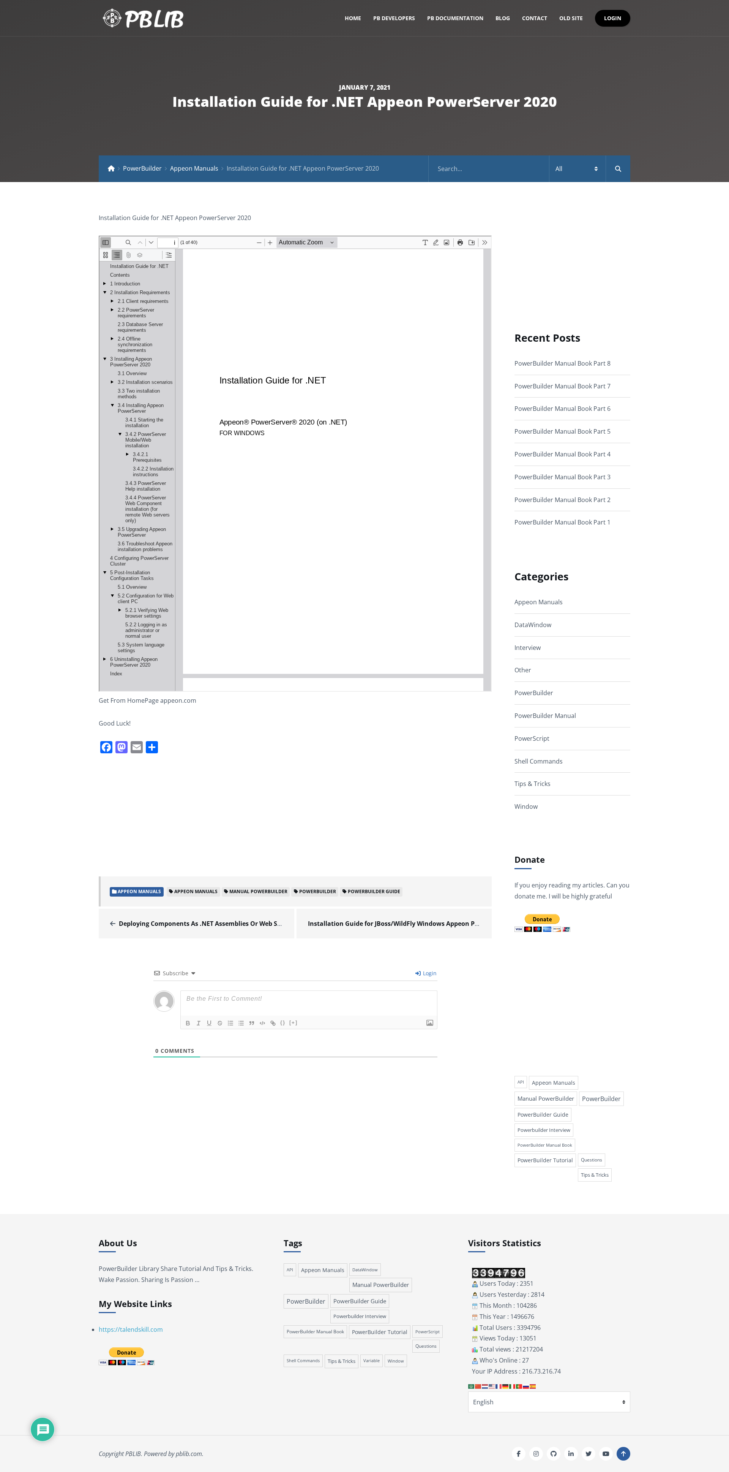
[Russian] (526, 1386)
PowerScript (531, 738)
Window (526, 806)
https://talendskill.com (131, 1329)
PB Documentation (455, 18)
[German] (505, 1386)
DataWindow (532, 625)
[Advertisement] (295, 814)
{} (283, 1022)
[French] (498, 1386)
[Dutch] (485, 1386)
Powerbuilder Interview (544, 1130)
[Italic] (198, 1023)
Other (522, 670)
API (521, 1082)
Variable (371, 1360)
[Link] (273, 1023)
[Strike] (220, 1023)
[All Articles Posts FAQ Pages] (529, 168)
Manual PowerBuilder (258, 891)
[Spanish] (533, 1386)
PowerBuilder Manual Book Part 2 (562, 500)
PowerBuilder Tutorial (545, 1160)
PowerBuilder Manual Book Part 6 (562, 408)
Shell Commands (538, 761)
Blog (502, 18)
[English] (492, 1386)
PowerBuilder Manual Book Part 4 (562, 454)
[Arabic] (471, 1386)
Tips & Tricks (532, 784)
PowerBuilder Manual (545, 715)
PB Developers (394, 18)
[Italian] (512, 1386)
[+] (293, 1022)
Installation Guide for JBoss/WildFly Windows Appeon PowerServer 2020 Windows (430, 923)
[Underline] (209, 1023)
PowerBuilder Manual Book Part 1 (562, 522)
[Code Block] (262, 1023)
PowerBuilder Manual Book (545, 1145)
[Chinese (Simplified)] (478, 1386)
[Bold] (188, 1023)
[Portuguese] (519, 1386)
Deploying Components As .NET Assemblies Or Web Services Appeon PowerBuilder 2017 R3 (254, 923)
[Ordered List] (230, 1023)
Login (612, 18)
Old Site (571, 18)
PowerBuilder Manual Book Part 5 (562, 431)
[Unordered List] (241, 1023)
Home (353, 18)
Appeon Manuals (194, 168)
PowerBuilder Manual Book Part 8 (562, 363)
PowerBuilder (142, 168)
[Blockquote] (251, 1023)
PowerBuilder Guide (374, 891)
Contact (534, 18)
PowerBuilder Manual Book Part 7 (562, 386)
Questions (591, 1160)
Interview (527, 647)
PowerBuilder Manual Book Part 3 (562, 477)
